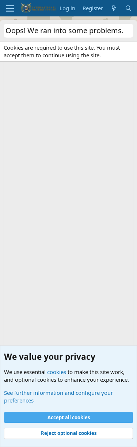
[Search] (128, 8)
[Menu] (10, 8)
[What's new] (114, 8)
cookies (56, 371)
